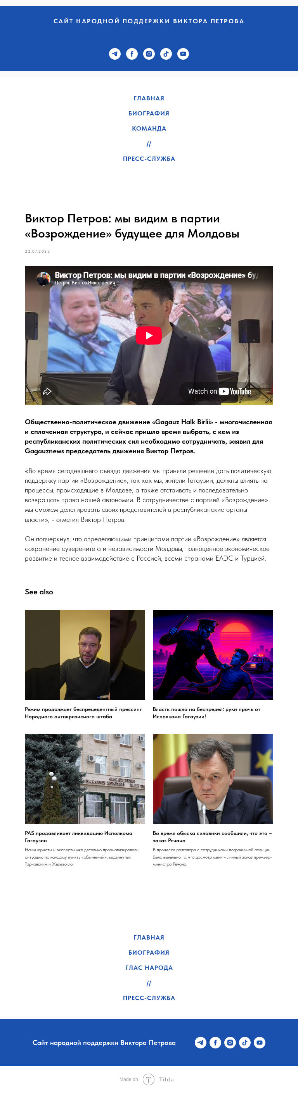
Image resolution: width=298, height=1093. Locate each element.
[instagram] (149, 54)
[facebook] (132, 54)
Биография (149, 113)
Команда (149, 128)
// (149, 143)
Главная (149, 98)
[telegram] (115, 54)
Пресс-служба (149, 158)
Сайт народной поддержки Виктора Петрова (149, 21)
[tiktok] (166, 54)
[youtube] (183, 54)
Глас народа (149, 967)
